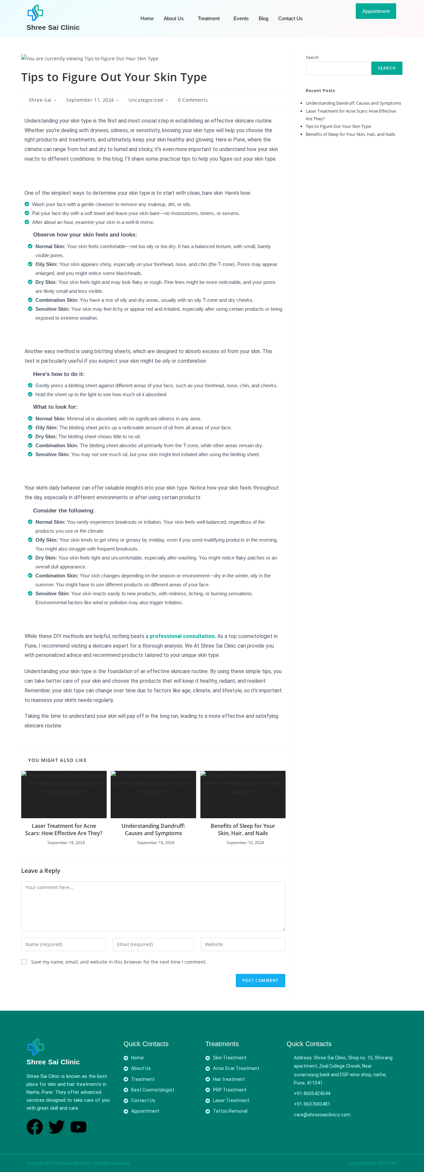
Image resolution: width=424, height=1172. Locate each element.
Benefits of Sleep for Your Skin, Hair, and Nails (243, 829)
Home (147, 18)
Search (312, 57)
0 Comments (193, 100)
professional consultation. (183, 636)
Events (241, 18)
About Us (174, 18)
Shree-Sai (40, 100)
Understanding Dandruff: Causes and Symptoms (153, 829)
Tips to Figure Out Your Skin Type (338, 126)
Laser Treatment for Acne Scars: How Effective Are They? (63, 829)
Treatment (209, 18)
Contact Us (290, 18)
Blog (263, 18)
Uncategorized (146, 100)
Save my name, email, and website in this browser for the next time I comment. (119, 962)
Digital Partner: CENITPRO (373, 1163)
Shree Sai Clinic (53, 27)
